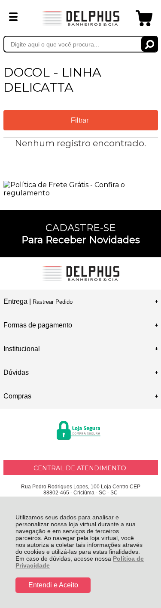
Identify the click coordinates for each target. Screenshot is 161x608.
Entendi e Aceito (53, 585)
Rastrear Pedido (53, 302)
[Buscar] (149, 44)
